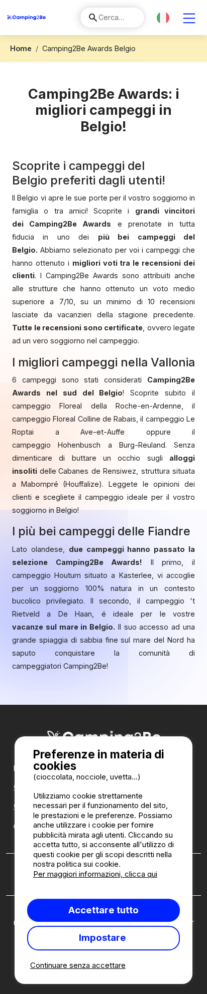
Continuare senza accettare (78, 965)
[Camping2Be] (26, 17)
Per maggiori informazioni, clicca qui (95, 874)
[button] (163, 18)
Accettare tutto (103, 910)
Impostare (103, 937)
